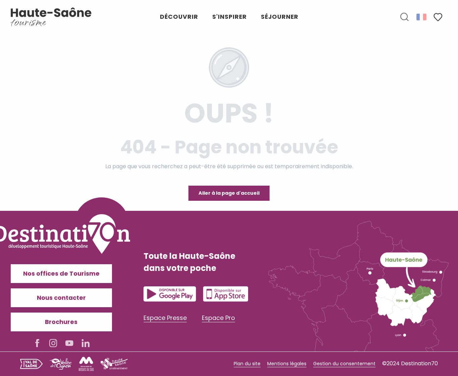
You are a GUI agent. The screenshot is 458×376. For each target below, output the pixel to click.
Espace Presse (165, 318)
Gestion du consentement (344, 363)
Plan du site (247, 363)
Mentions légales (286, 363)
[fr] (422, 16)
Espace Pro (218, 318)
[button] (404, 17)
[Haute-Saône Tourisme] (51, 17)
